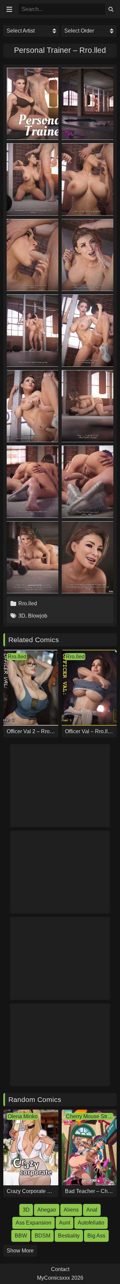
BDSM (42, 1235)
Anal (91, 1210)
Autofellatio (91, 1223)
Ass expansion (33, 1223)
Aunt (64, 1223)
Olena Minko (23, 1116)
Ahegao (46, 1210)
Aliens (71, 1210)
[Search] (111, 9)
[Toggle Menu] (9, 9)
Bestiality (69, 1235)
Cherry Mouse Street (89, 1116)
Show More (20, 1250)
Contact (60, 1269)
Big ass (96, 1235)
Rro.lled (27, 603)
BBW (21, 1235)
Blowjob (37, 616)
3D (21, 616)
